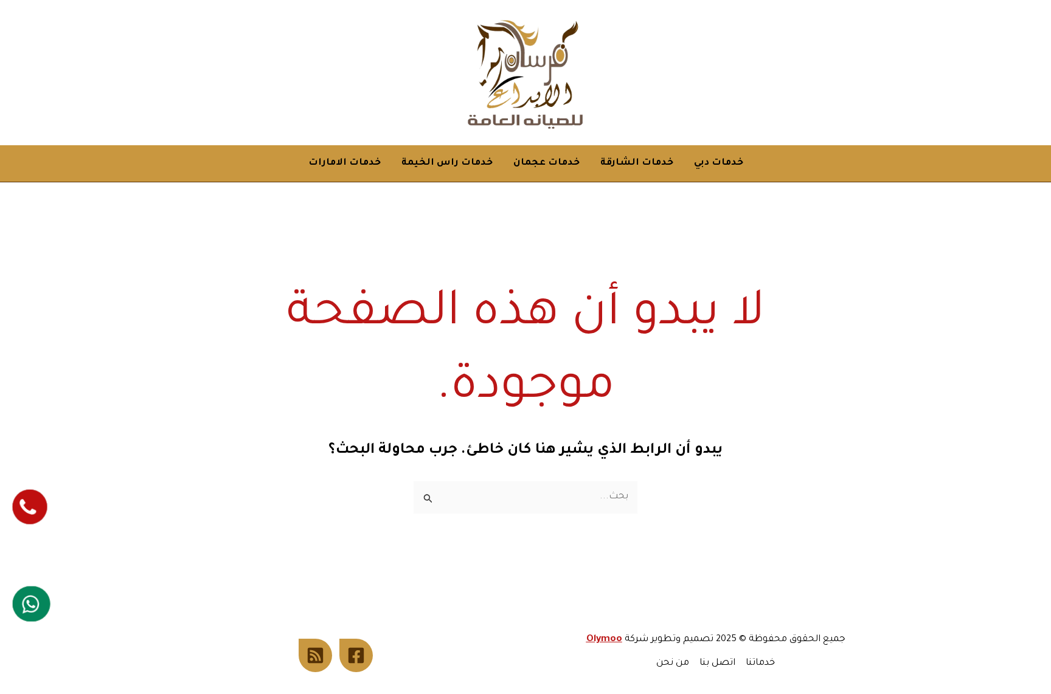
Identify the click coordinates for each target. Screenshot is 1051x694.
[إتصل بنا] (30, 506)
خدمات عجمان (546, 163)
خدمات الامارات (344, 163)
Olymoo (604, 639)
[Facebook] (356, 655)
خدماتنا (760, 663)
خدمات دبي (718, 163)
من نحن (672, 663)
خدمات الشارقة (636, 163)
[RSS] (315, 655)
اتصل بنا (717, 663)
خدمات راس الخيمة (447, 163)
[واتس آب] (31, 603)
